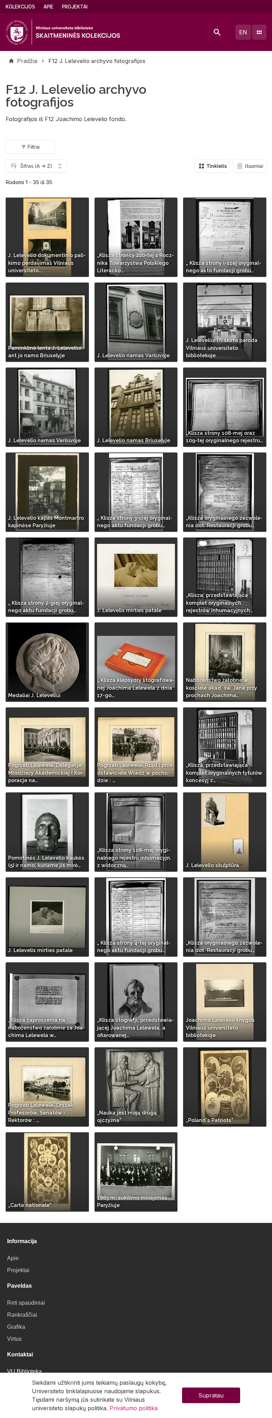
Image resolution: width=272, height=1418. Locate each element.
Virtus (14, 1339)
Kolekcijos (20, 7)
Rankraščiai (22, 1315)
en (243, 32)
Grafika (16, 1327)
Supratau (210, 1395)
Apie (48, 7)
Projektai (74, 7)
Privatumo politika (133, 1408)
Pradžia (27, 60)
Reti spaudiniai (26, 1303)
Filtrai (34, 147)
